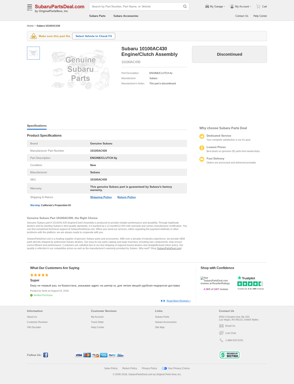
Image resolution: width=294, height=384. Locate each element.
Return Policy (126, 197)
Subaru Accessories (125, 15)
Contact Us (241, 15)
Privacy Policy (149, 368)
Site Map (160, 327)
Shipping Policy (101, 197)
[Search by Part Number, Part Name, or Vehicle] (185, 6)
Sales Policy (111, 368)
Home (30, 25)
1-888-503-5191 (234, 340)
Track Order (97, 322)
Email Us (230, 326)
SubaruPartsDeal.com (169, 248)
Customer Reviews (37, 322)
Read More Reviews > (179, 300)
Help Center (260, 15)
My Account (97, 316)
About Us (32, 316)
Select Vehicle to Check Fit (94, 36)
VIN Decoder (34, 327)
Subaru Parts (97, 15)
